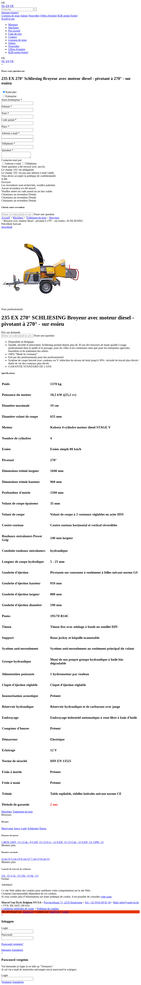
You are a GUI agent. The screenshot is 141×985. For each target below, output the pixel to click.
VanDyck (54, 911)
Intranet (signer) (10, 12)
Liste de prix (15, 33)
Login (65, 911)
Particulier (11, 92)
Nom (4, 113)
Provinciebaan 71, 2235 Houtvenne (63, 902)
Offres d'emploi (48, 15)
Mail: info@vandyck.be (126, 902)
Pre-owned (14, 30)
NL (3, 5)
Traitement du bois (36, 217)
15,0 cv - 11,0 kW (55, 842)
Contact (12, 36)
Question (6, 150)
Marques (13, 24)
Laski (24, 828)
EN (7, 5)
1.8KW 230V (11, 842)
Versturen (6, 982)
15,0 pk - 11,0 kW (80, 842)
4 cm (5, 859)
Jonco (17, 828)
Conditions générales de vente (17, 908)
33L (25, 875)
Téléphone (7, 143)
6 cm (25, 859)
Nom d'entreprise (10, 99)
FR (12, 5)
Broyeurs (54, 217)
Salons (24, 15)
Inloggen (6, 949)
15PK (98, 842)
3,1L (15, 875)
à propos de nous (10, 15)
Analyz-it (28, 911)
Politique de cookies (48, 908)
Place (4, 126)
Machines (13, 27)
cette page (106, 896)
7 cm (35, 859)
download (6, 227)
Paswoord (6, 934)
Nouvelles (33, 15)
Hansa (42, 828)
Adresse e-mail (9, 133)
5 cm (15, 859)
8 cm (45, 859)
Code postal (7, 119)
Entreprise (11, 96)
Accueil (5, 217)
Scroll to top (8, 18)
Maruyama (7, 828)
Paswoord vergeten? (12, 944)
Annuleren (17, 949)
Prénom (5, 106)
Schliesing (33, 828)
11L (5, 875)
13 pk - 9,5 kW (31, 842)
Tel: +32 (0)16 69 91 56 (98, 902)
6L (34, 875)
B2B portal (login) (68, 15)
